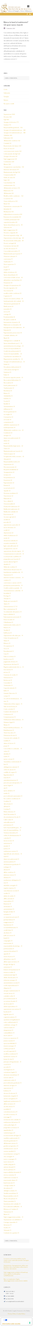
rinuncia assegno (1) (10, 1046)
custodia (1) (7, 838)
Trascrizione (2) (8, 496)
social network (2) (9, 488)
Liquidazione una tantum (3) (12, 356)
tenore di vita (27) (9, 148)
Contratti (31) (7, 143)
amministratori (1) (9, 909)
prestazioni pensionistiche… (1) (13, 585)
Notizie (6, 100)
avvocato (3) (7, 419)
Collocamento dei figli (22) (12, 154)
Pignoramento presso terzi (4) (13, 333)
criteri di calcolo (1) (9, 769)
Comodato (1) (8, 683)
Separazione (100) (9, 114)
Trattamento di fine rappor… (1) (13, 704)
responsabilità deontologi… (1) (13, 946)
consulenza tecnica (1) (10, 1112)
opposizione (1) (8, 1088)
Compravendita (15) (10, 175)
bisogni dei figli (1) (9, 964)
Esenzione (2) (8, 480)
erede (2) (6, 538)
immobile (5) (7, 309)
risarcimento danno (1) (10, 1180)
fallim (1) (6, 691)
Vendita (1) (7, 630)
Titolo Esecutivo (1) (9, 733)
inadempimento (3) (9, 427)
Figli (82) (6, 119)
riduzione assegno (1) (10, 980)
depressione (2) (8, 533)
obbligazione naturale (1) (11, 767)
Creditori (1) (7, 801)
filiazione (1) (7, 904)
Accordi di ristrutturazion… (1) (13, 698)
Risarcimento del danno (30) (12, 146)
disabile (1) (7, 564)
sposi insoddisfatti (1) (10, 1043)
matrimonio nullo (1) (10, 1080)
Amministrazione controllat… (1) (13, 590)
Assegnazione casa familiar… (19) (14, 167)
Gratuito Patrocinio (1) (10, 693)
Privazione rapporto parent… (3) (13, 377)
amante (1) (7, 846)
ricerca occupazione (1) (11, 1038)
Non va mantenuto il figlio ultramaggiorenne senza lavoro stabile (15, 1280)
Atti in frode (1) (8, 804)
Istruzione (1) (7, 1225)
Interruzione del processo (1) (12, 569)
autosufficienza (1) (9, 822)
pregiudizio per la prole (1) (12, 559)
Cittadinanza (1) (8, 622)
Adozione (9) (8, 227)
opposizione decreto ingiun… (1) (14, 551)
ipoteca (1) (7, 848)
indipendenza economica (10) (13, 214)
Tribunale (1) (7, 1230)
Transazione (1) (8, 1212)
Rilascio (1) (7, 643)
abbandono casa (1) (10, 959)
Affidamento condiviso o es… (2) (13, 430)
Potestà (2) (7, 485)
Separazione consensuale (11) (13, 206)
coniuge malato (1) (9, 1185)
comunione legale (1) (10, 1072)
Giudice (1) (7, 1227)
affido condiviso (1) (9, 872)
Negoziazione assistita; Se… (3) (13, 359)
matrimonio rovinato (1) (11, 1177)
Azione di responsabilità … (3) (13, 354)
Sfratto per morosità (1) (10, 601)
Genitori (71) (7, 125)
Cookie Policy (21, 1314)
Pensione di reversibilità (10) (12, 217)
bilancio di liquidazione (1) (12, 970)
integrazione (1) (8, 1030)
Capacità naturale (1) (10, 688)
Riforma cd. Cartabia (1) (11, 1209)
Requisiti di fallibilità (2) (11, 469)
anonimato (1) (8, 906)
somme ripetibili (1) (9, 1151)
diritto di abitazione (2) (11, 535)
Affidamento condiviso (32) (12, 140)
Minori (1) (6, 1214)
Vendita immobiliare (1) (11, 1193)
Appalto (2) (7, 491)
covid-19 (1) (7, 1064)
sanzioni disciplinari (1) (11, 951)
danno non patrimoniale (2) (12, 438)
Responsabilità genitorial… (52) (13, 127)
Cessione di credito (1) (11, 675)
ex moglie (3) (8, 414)
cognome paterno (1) (10, 1017)
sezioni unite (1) (8, 1077)
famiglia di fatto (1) (9, 912)
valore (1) (6, 751)
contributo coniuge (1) (10, 1025)
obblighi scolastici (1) (10, 1191)
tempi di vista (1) (9, 1059)
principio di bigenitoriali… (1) (12, 1062)
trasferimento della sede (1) (12, 625)
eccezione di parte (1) (10, 1001)
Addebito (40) (8, 135)
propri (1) (6, 746)
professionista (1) (9, 948)
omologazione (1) (9, 1069)
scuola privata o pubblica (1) (12, 556)
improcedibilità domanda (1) (12, 1172)
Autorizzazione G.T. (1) (10, 606)
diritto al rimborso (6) (10, 272)
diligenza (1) (7, 988)
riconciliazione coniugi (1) (12, 1154)
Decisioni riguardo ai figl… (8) (13, 235)
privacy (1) (7, 672)
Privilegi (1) (7, 596)
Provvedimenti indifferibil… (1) (13, 1206)
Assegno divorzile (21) (10, 156)
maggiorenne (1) (9, 922)
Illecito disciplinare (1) (10, 1198)
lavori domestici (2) (9, 527)
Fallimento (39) (8, 138)
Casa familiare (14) (9, 183)
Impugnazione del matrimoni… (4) (14, 327)
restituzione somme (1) (11, 851)
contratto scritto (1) (9, 996)
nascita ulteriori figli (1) (11, 562)
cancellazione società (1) (11, 891)
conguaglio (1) (8, 941)
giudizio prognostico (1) (11, 1146)
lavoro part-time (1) (9, 1169)
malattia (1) (7, 741)
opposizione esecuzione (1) (12, 1009)
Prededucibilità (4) (9, 317)
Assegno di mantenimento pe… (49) (14, 130)
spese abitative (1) (9, 791)
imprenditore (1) (8, 901)
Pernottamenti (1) (9, 651)
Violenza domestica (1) (11, 833)
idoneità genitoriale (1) (10, 1141)
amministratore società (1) (11, 983)
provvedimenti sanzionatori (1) (13, 796)
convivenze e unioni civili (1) (12, 583)
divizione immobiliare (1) (11, 1075)
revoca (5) (7, 312)
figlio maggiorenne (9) (10, 230)
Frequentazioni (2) (9, 477)
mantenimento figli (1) (10, 975)
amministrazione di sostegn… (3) (14, 346)
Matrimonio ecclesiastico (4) (12, 325)
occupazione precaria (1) (11, 917)
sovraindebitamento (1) (11, 927)
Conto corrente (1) (9, 709)
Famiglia (6, 96)
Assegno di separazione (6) (12, 285)
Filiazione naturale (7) (10, 256)
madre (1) (6, 793)
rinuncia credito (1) (9, 972)
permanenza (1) (8, 825)
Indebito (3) (7, 398)
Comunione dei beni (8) (11, 246)
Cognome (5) (8, 296)
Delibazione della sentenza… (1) (13, 719)
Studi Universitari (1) (10, 814)
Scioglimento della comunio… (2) (14, 456)
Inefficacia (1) (8, 633)
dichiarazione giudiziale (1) (12, 864)
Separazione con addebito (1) (13, 1220)
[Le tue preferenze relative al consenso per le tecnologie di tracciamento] (30, 1323)
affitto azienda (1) (9, 898)
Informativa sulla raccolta (11, 1324)
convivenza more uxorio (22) (12, 151)
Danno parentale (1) (10, 1201)
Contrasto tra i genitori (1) (11, 1233)
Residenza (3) (8, 391)
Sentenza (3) (7, 372)
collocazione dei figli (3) (11, 369)
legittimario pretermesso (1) (12, 1101)
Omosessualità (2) (9, 504)
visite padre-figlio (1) (10, 1125)
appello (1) (7, 954)
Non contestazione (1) (10, 609)
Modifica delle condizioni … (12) (13, 196)
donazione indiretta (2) (11, 540)
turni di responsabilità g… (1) (12, 830)
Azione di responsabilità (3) (12, 348)
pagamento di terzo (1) (10, 662)
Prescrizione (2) (8, 514)
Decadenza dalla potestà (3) (12, 367)
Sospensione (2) (8, 464)
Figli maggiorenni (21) (10, 159)
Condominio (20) (9, 162)
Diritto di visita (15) (9, 177)
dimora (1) (7, 870)
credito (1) (7, 893)
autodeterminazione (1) (11, 780)
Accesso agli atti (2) (10, 517)
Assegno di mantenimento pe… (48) (14, 133)
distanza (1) (7, 877)
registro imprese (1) (10, 888)
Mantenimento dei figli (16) (12, 172)
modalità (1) (7, 1109)
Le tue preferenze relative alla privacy (18, 1320)
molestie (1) (7, 914)
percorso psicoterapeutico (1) (13, 783)
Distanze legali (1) (9, 722)
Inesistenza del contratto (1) (12, 1204)
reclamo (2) (7, 475)
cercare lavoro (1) (9, 993)
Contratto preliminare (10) (11, 219)
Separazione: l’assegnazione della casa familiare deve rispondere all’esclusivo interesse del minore (16, 1267)
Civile (5, 89)
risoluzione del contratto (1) (12, 1119)
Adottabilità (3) (8, 396)
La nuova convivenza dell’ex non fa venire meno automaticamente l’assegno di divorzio (16, 1260)
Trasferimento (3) (9, 388)
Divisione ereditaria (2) (11, 493)
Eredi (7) (6, 267)
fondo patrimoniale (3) (10, 385)
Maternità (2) (7, 498)
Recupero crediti (9, 103)
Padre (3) (6, 375)
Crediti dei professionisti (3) (12, 351)
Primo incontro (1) (9, 619)
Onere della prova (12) (11, 201)
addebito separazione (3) (11, 425)
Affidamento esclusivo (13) (12, 188)
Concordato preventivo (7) (12, 251)
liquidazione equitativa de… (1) (13, 572)
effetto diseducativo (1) (11, 977)
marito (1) (6, 756)
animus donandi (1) (9, 1167)
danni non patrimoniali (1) (11, 859)
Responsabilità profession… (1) (13, 727)
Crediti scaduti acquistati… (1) (13, 588)
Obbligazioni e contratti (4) (12, 341)
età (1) (5, 788)
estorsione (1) (8, 843)
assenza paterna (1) (9, 862)
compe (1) (7, 696)
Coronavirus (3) (8, 417)
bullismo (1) (7, 1091)
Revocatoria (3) (8, 383)
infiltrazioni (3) (8, 409)
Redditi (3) (7, 404)
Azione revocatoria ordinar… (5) (13, 298)
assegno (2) (7, 435)
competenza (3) (8, 422)
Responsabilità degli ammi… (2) (13, 446)
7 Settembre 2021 (10, 28)
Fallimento (7, 93)
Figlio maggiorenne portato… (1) (13, 1217)
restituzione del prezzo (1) (12, 1122)
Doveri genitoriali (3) (10, 412)
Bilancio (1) (7, 627)
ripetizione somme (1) (10, 1056)
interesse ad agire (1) (10, 1085)
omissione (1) (8, 967)
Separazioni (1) (8, 575)
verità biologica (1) (9, 1133)
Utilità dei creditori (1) (10, 567)
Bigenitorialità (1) (9, 775)
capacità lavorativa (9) (10, 222)
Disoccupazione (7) (10, 264)
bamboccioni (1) (8, 659)
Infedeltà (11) (7, 209)
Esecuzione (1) (8, 669)
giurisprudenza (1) (9, 920)
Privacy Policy (12, 1314)
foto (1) (6, 764)
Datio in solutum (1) (9, 656)
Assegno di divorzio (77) (11, 122)
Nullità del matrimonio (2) (11, 509)
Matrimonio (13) (8, 190)
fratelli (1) (6, 938)
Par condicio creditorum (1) (12, 798)
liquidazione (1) (8, 925)
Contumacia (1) (8, 714)
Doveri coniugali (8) (10, 243)
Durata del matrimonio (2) (11, 506)
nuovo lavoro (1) (9, 1162)
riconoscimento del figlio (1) (12, 1135)
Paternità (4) (7, 330)
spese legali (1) (8, 785)
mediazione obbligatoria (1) (12, 880)
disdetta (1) (7, 754)
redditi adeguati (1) (9, 1164)
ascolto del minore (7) (10, 248)
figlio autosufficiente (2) (11, 546)
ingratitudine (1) (8, 1130)
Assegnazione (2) (9, 472)
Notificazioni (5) (8, 306)
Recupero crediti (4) (10, 319)
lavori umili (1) (8, 1035)
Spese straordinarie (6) (11, 275)
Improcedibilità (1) (9, 614)
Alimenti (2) (7, 459)
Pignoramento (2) (9, 483)
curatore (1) (7, 580)
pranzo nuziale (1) (9, 1041)
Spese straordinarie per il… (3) (13, 343)
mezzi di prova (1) (9, 956)
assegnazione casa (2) (10, 548)
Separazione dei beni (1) (11, 664)
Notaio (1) (6, 725)
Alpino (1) (6, 604)
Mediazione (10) (9, 212)
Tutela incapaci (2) (9, 454)
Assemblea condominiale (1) (12, 762)
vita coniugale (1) (9, 1156)
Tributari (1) (7, 598)
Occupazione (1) (9, 646)
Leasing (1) (7, 809)
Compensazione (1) (10, 717)
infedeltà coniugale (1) (10, 885)
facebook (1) (7, 1012)
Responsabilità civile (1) (11, 1196)
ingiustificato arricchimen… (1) (13, 854)
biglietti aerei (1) (9, 1014)
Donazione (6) (8, 283)
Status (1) (6, 641)
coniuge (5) (7, 314)
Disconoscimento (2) (10, 467)
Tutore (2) (7, 448)
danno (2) (6, 441)
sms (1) (6, 883)
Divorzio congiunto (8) (11, 233)
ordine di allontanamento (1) (12, 835)
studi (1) (6, 856)
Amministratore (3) (9, 406)
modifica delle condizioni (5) (12, 293)
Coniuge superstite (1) (10, 1222)
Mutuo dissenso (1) (9, 812)
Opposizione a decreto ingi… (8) (14, 238)
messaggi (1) (7, 1117)
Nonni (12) (7, 204)
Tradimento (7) (8, 262)
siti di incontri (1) (9, 1004)
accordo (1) (7, 1067)
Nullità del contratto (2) (11, 512)
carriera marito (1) (9, 1027)
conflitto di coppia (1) (10, 772)
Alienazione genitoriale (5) (12, 304)
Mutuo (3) (7, 393)
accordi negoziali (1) (10, 1051)
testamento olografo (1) (11, 1096)
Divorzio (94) (8, 117)
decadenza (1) (8, 1188)
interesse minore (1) (10, 875)
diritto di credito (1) (9, 896)
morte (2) (6, 443)
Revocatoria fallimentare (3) (12, 380)
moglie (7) (7, 269)
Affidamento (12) (9, 193)
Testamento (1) (8, 685)
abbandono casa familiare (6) (13, 280)
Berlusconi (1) (8, 680)
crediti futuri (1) (8, 930)
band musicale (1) (9, 1183)
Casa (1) (6, 654)
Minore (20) (7, 164)
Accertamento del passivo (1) (13, 612)
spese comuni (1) (9, 759)
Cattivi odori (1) (8, 820)
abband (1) (7, 806)
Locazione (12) (8, 198)
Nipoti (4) (6, 338)
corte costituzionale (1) (11, 1022)
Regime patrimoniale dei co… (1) (14, 667)
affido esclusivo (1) (9, 1104)
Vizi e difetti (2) (8, 501)
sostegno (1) (7, 867)
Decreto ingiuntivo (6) (10, 288)
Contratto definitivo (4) (10, 335)
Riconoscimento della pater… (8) (14, 240)
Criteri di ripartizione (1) (11, 638)
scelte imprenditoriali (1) (11, 985)
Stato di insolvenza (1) (10, 706)
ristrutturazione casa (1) (11, 1148)
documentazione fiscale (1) (12, 817)
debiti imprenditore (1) (10, 1006)
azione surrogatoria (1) (10, 1098)
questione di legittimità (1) (12, 1020)
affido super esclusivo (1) (11, 962)
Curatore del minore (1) (11, 712)
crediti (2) (6, 530)
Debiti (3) (6, 364)
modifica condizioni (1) (11, 1054)
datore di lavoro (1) (9, 743)
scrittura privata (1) (9, 1048)
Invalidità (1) (7, 593)
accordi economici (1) (10, 1114)
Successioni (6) (8, 291)
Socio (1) (6, 648)
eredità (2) (7, 519)
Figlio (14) (6, 180)
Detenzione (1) (8, 677)
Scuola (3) (7, 401)
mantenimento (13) (9, 185)
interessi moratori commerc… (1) (13, 577)
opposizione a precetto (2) (12, 525)
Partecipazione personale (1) (12, 617)
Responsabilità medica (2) (12, 462)
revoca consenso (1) (10, 1175)
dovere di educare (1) (10, 1093)
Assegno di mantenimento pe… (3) (14, 362)
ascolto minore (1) (9, 1106)
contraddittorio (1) (9, 1033)
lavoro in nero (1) (9, 841)
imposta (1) (7, 777)
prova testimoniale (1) (10, 998)
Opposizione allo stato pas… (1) (13, 635)
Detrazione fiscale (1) (10, 735)
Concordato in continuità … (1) (13, 748)
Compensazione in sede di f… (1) (14, 554)
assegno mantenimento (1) (12, 991)
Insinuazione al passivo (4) (12, 322)
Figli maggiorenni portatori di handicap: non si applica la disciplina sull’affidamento (16, 1273)
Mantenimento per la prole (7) (13, 254)
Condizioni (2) (8, 433)
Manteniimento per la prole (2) (13, 451)
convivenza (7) (8, 259)
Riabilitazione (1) (9, 730)
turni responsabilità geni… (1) (12, 827)
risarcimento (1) (8, 943)
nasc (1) (6, 701)
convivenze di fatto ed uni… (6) (13, 277)
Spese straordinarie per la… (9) (13, 225)
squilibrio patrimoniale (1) (11, 1138)
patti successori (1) (9, 935)
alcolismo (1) (7, 933)
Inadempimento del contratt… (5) (14, 301)
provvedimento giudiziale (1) (12, 1083)
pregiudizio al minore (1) (11, 1127)
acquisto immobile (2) (10, 543)
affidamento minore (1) (10, 1143)
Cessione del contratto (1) (11, 738)
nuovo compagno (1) (10, 1159)
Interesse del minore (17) (11, 169)
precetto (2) (7, 522)
